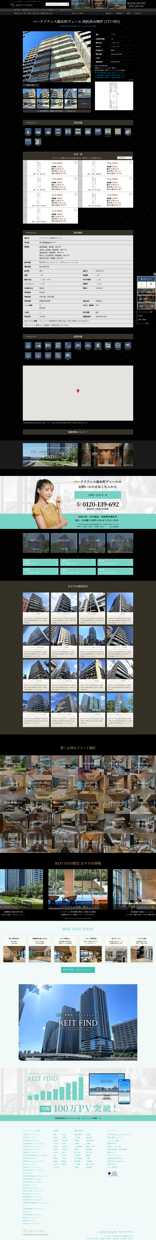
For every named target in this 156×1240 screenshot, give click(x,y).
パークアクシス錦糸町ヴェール (49, 10)
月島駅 (76, 1167)
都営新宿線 (43, 247)
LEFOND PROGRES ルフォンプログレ (35, 1155)
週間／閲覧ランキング (114, 1137)
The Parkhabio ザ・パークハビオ (34, 1143)
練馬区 (64, 1161)
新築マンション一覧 (114, 1146)
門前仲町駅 (89, 1140)
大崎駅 (88, 1158)
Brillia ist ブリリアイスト (31, 1167)
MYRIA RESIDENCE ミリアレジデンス (35, 1176)
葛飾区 (64, 1164)
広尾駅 (76, 1143)
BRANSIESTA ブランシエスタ (32, 1197)
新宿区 (55, 1140)
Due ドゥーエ (27, 1173)
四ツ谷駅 (89, 1152)
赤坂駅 (76, 1140)
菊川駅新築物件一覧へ (31, 562)
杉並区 (64, 1158)
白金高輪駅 (78, 1146)
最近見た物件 (142, 287)
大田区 (55, 1152)
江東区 (64, 1137)
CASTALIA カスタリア (30, 1158)
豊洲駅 (88, 1143)
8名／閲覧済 (79, 13)
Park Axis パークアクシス (31, 1134)
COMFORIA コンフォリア (31, 1140)
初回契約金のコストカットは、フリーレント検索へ (77, 1118)
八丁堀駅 (77, 1164)
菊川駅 (51, 247)
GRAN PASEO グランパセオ (32, 1179)
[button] (114, 890)
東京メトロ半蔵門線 (46, 255)
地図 (128, 13)
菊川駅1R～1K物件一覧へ (69, 562)
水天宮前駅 (78, 1158)
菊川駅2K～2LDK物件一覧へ (107, 562)
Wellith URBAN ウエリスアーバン (34, 1209)
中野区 (55, 1158)
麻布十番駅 (78, 1134)
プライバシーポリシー (114, 1155)
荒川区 (64, 1155)
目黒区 (64, 1143)
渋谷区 (55, 1137)
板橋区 (55, 1161)
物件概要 (119, 13)
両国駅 (53, 258)
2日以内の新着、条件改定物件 (117, 1149)
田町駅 (76, 1149)
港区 (54, 1134)
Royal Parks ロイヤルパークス (33, 1188)
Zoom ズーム (27, 1212)
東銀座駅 (77, 1161)
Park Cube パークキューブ (31, 1149)
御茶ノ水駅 (89, 1164)
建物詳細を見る (32, 122)
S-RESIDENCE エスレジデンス (33, 1182)
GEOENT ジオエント (29, 1220)
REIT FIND (17, 10)
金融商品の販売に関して (115, 1158)
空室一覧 (137, 13)
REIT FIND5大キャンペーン (77, 969)
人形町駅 (77, 1155)
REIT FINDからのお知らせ (115, 1161)
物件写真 (108, 13)
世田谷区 (65, 1149)
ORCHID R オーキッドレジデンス (33, 1161)
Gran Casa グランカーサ (31, 1194)
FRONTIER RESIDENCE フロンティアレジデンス (36, 1204)
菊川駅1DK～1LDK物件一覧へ (71, 571)
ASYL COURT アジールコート (32, 1200)
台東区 (64, 1146)
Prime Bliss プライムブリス (32, 1223)
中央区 (64, 1134)
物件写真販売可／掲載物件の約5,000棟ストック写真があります (58, 111)
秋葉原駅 (89, 1167)
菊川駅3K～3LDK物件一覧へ (107, 571)
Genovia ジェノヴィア (30, 1185)
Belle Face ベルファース (31, 1217)
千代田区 (65, 1140)
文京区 (55, 1146)
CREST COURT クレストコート (33, 1191)
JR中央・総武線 (45, 250)
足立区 (55, 1164)
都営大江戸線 (44, 258)
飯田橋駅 (89, 1149)
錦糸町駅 (55, 250)
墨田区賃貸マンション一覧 (30, 10)
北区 (54, 1155)
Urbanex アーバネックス (31, 1152)
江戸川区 (56, 1167)
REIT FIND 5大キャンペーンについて (119, 1134)
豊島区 (64, 1152)
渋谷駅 (88, 1134)
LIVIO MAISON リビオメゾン (32, 1215)
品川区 (55, 1143)
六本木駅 (77, 1137)
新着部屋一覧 (111, 1143)
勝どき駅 (77, 1152)
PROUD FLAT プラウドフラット (33, 1146)
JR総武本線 (43, 252)
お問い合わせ (96, 495)
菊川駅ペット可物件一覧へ (32, 571)
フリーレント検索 (113, 1140)
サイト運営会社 (114, 526)
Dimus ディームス (29, 1164)
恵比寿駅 (89, 1137)
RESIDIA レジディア (29, 1137)
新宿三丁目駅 (90, 1146)
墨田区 (46, 242)
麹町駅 (88, 1155)
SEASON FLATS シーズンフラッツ (34, 1170)
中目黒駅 (89, 1161)
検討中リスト (111, 1152)
